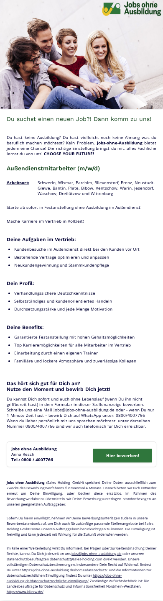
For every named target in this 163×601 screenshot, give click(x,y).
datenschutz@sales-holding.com (76, 559)
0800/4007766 (130, 415)
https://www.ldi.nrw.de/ (25, 591)
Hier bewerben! (122, 455)
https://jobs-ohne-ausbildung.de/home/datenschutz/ (64, 570)
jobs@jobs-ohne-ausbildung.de (84, 410)
